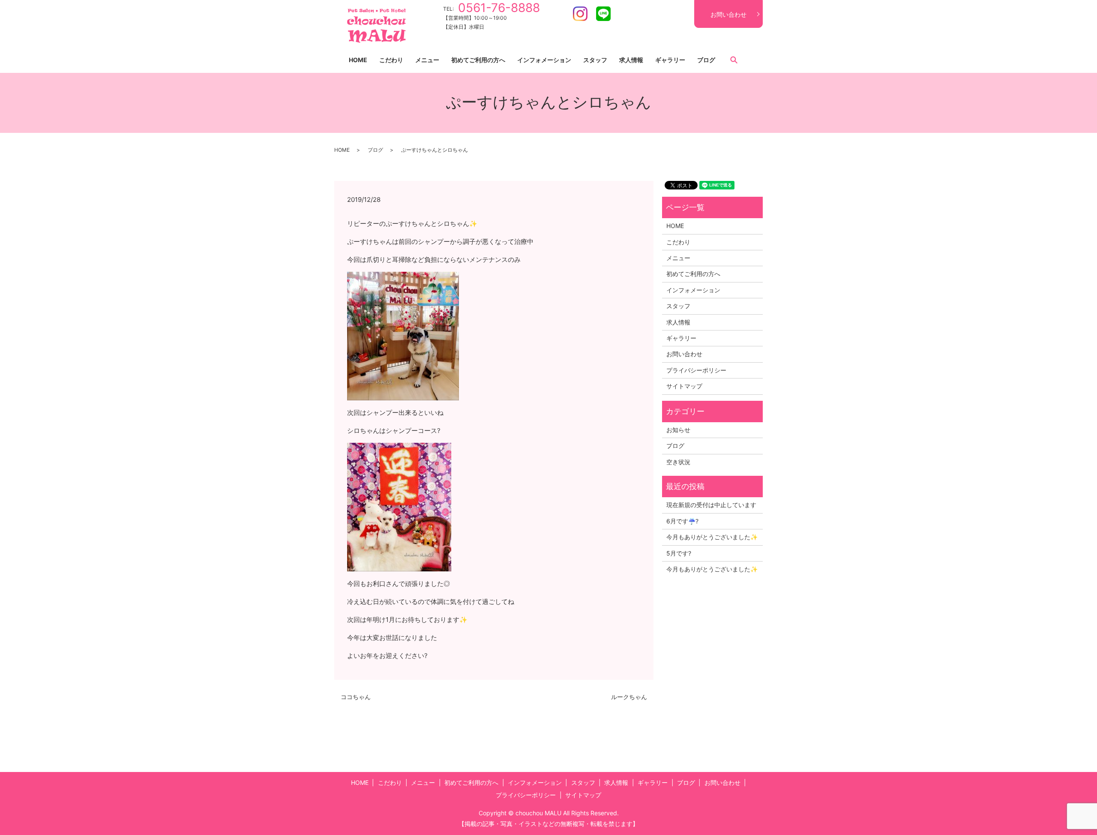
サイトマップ (684, 386)
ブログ (706, 59)
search (733, 59)
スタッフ (595, 59)
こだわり (391, 59)
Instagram (580, 13)
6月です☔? (682, 521)
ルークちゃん (629, 696)
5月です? (678, 553)
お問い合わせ (728, 14)
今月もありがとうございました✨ (712, 537)
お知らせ (678, 429)
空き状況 (678, 462)
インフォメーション (544, 59)
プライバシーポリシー (696, 370)
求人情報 (631, 59)
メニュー (427, 59)
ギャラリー (670, 59)
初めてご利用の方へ (478, 59)
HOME (358, 59)
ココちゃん (356, 696)
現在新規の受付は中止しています (711, 504)
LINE (603, 13)
